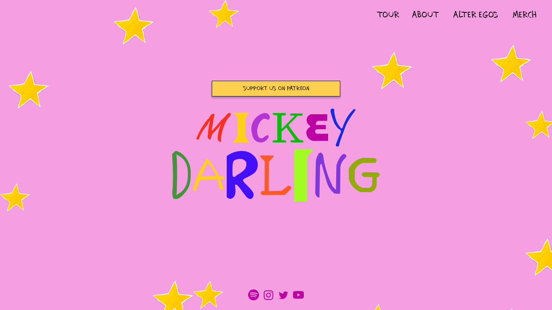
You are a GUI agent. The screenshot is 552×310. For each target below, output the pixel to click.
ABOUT (425, 15)
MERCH (524, 15)
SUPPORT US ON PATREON (276, 88)
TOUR (388, 15)
